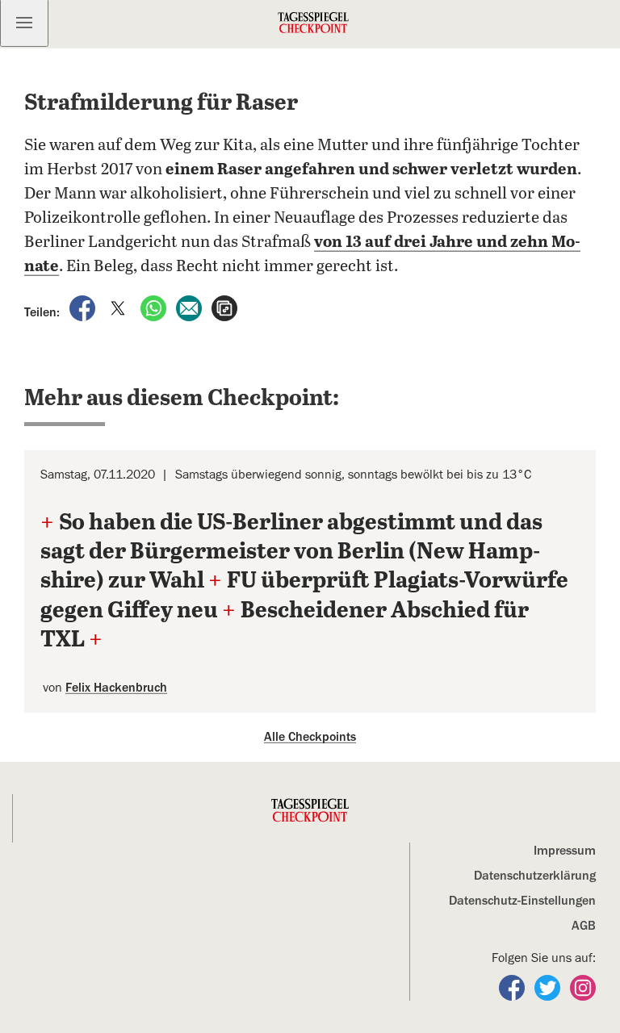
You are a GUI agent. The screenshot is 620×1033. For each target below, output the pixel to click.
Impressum (565, 850)
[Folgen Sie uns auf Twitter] (548, 987)
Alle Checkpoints (310, 736)
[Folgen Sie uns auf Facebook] (513, 987)
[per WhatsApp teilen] (155, 307)
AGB (584, 925)
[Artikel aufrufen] (224, 307)
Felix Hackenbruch (116, 687)
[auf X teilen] (119, 307)
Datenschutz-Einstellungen (522, 900)
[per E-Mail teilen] (190, 307)
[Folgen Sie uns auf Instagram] (583, 987)
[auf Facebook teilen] (83, 307)
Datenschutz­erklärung (535, 875)
